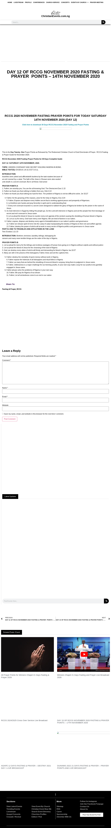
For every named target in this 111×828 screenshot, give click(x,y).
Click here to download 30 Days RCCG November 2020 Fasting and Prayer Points (55, 125)
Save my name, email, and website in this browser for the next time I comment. (34, 414)
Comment (6, 360)
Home (10, 2)
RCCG (19, 289)
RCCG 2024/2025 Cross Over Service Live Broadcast (24, 720)
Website (5, 405)
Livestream (18, 2)
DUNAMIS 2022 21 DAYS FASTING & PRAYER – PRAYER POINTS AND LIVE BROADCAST (83, 767)
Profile (28, 2)
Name (5, 388)
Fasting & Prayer (9, 289)
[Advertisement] (55, 41)
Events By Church (78, 2)
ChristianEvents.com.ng (55, 16)
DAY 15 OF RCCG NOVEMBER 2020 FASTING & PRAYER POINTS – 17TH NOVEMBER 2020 (83, 721)
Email (5, 397)
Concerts (65, 2)
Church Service (53, 2)
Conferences (39, 2)
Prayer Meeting (96, 2)
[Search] (103, 22)
